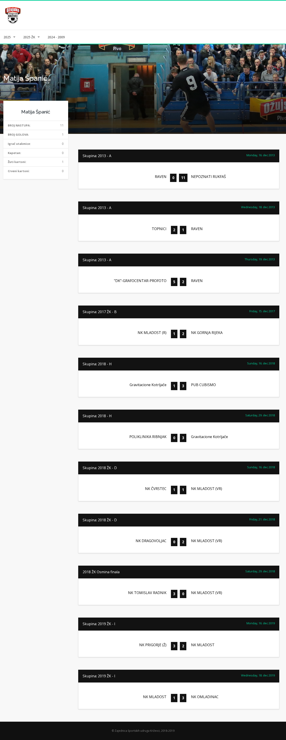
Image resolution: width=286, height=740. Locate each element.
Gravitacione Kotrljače (148, 384)
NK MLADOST (202, 644)
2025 (7, 37)
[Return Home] (12, 15)
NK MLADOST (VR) (206, 488)
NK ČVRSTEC (155, 488)
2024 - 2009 (56, 37)
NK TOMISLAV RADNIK (147, 592)
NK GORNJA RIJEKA (207, 332)
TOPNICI (159, 228)
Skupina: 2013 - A (97, 155)
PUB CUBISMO (203, 384)
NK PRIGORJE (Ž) (152, 644)
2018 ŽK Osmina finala (101, 571)
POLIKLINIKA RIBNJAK (147, 436)
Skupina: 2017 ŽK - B (100, 311)
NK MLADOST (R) (152, 332)
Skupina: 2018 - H (97, 363)
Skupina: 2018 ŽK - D (100, 467)
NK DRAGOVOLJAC (151, 540)
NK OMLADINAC (205, 696)
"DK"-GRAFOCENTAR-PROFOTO (140, 280)
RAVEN (160, 176)
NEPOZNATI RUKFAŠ (208, 176)
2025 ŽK (29, 37)
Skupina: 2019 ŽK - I (99, 623)
